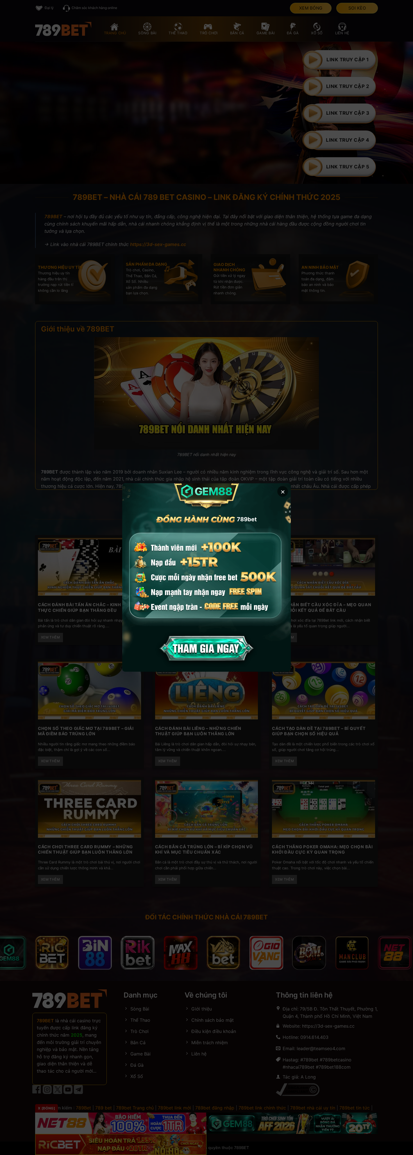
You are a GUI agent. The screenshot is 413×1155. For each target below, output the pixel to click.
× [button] (282, 491)
